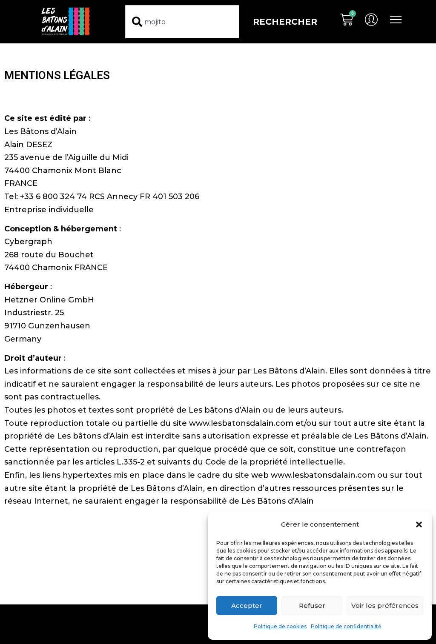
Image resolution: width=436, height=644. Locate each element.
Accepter (246, 605)
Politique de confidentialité (346, 626)
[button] (419, 524)
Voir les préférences (385, 605)
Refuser (312, 605)
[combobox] (182, 21)
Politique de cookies (280, 626)
